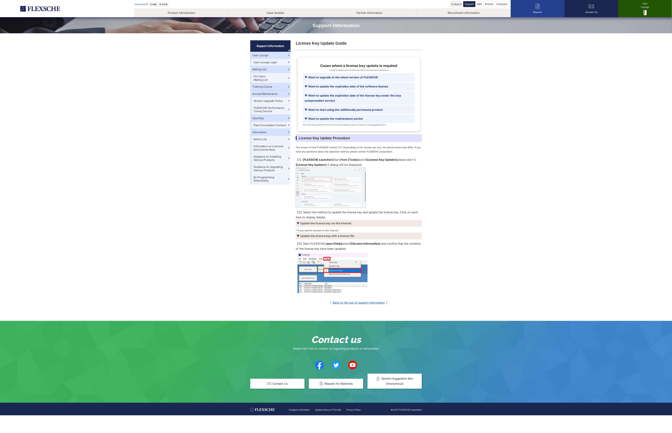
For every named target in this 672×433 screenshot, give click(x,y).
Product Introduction (181, 13)
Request (537, 12)
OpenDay (258, 118)
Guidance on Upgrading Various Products (268, 168)
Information (259, 132)
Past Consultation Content (270, 125)
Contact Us (591, 12)
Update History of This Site (328, 409)
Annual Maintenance (265, 94)
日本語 (153, 4)
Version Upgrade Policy (268, 101)
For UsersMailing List (261, 78)
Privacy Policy (353, 409)
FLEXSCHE (40, 9)
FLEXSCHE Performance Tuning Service (269, 109)
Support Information (270, 46)
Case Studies (275, 13)
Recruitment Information (464, 13)
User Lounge (260, 55)
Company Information (299, 409)
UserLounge (645, 5)
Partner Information (369, 13)
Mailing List (259, 69)
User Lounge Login (265, 62)
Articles (489, 3)
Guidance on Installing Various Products (267, 158)
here (374, 125)
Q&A (479, 3)
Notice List (260, 139)
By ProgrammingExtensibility (264, 179)
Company (501, 3)
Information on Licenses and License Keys (268, 148)
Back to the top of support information (359, 302)
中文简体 (163, 4)
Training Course (262, 86)
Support (469, 3)
